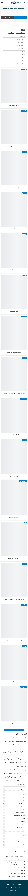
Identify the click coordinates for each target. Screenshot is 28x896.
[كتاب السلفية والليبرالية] (14, 415)
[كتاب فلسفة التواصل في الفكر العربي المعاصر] (14, 374)
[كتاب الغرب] (14, 703)
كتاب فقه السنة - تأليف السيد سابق (17, 737)
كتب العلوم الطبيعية (21, 830)
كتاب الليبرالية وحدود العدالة (14, 352)
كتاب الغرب (14, 723)
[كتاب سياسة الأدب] (14, 127)
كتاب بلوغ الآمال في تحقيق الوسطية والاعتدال (15, 856)
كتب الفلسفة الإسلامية (20, 51)
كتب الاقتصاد (23, 821)
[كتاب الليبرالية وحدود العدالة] (14, 333)
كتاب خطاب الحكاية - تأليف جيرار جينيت (15, 780)
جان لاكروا (24, 563)
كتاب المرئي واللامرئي (14, 517)
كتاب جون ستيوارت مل (14, 187)
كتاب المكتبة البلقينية (21, 867)
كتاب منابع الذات (14, 270)
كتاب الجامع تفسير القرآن (20, 859)
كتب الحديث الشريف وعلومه (19, 815)
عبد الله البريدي (23, 398)
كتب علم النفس (22, 824)
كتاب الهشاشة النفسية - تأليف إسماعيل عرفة (14, 773)
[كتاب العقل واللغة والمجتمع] (14, 662)
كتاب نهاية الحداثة (14, 311)
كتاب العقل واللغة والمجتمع (14, 681)
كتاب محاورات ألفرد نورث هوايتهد (14, 640)
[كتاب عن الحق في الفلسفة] (14, 539)
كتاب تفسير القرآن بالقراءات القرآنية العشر (16, 861)
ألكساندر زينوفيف (23, 687)
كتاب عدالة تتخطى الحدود (14, 105)
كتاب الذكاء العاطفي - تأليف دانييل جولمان (15, 741)
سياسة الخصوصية (17, 884)
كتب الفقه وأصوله (22, 809)
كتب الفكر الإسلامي (21, 42)
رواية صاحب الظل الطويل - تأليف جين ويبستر (14, 769)
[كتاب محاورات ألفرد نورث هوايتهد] (14, 621)
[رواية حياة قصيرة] (14, 456)
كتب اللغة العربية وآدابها (20, 812)
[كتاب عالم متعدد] (14, 209)
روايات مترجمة (22, 832)
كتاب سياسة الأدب (14, 146)
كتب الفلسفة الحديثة (20, 54)
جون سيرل (24, 646)
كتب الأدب (23, 818)
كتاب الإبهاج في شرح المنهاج (19, 870)
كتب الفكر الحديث (21, 45)
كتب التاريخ (23, 789)
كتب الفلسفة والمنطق (21, 797)
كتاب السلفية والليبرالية (14, 434)
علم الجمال (22, 36)
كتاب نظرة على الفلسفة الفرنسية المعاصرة (14, 599)
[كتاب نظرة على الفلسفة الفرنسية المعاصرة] (14, 580)
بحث (21, 17)
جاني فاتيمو (24, 275)
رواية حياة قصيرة (14, 476)
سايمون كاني (24, 69)
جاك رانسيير (24, 110)
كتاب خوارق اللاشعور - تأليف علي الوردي (15, 759)
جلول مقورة (24, 357)
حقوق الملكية (18, 887)
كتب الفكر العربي (21, 48)
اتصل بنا (7, 884)
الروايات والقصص (22, 806)
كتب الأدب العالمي (21, 800)
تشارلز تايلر (24, 234)
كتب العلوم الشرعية (21, 791)
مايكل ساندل (24, 316)
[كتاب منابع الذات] (14, 250)
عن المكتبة (8, 887)
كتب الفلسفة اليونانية (20, 63)
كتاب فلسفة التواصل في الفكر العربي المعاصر (14, 393)
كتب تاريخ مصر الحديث (21, 838)
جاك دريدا (24, 522)
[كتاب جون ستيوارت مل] (14, 168)
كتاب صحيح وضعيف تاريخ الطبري (18, 864)
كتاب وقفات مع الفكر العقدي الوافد (18, 873)
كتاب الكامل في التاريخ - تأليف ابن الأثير (15, 777)
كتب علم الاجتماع (22, 803)
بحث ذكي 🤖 (7, 17)
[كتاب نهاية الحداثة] (14, 292)
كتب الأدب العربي (22, 835)
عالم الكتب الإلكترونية (16, 890)
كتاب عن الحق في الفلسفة (14, 558)
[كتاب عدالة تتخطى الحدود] (14, 86)
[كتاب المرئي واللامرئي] (14, 497)
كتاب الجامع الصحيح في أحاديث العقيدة (17, 876)
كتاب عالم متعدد (14, 228)
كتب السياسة (22, 794)
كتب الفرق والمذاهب (20, 39)
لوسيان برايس (23, 604)
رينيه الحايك (24, 440)
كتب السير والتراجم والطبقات (19, 827)
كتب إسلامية (23, 844)
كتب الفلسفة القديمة (20, 60)
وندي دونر (24, 151)
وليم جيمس (24, 193)
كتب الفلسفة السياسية (20, 57)
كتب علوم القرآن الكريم (20, 841)
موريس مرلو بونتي (23, 481)
